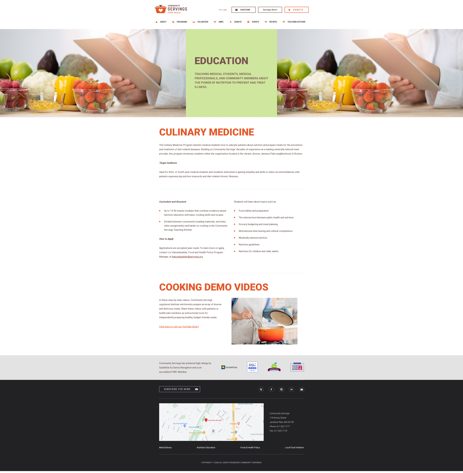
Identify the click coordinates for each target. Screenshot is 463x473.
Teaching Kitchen (296, 22)
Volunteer (202, 22)
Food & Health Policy (250, 447)
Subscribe (245, 9)
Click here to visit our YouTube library (179, 326)
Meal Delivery (165, 447)
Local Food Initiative (294, 447)
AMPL (221, 22)
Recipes (273, 22)
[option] (231, 73)
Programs (182, 22)
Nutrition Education (206, 447)
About (163, 22)
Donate (298, 9)
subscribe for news (177, 389)
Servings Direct (270, 9)
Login (225, 10)
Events (255, 22)
